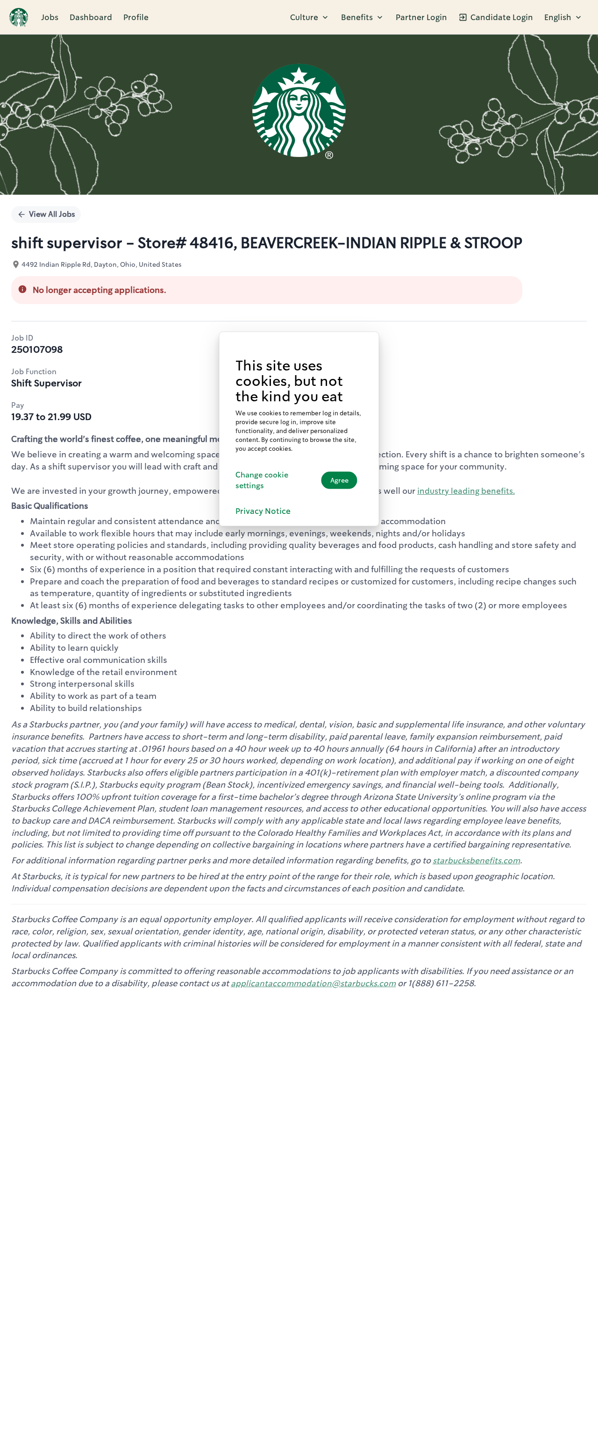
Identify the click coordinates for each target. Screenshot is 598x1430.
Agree (339, 480)
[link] (18, 17)
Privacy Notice (263, 510)
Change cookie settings (261, 480)
